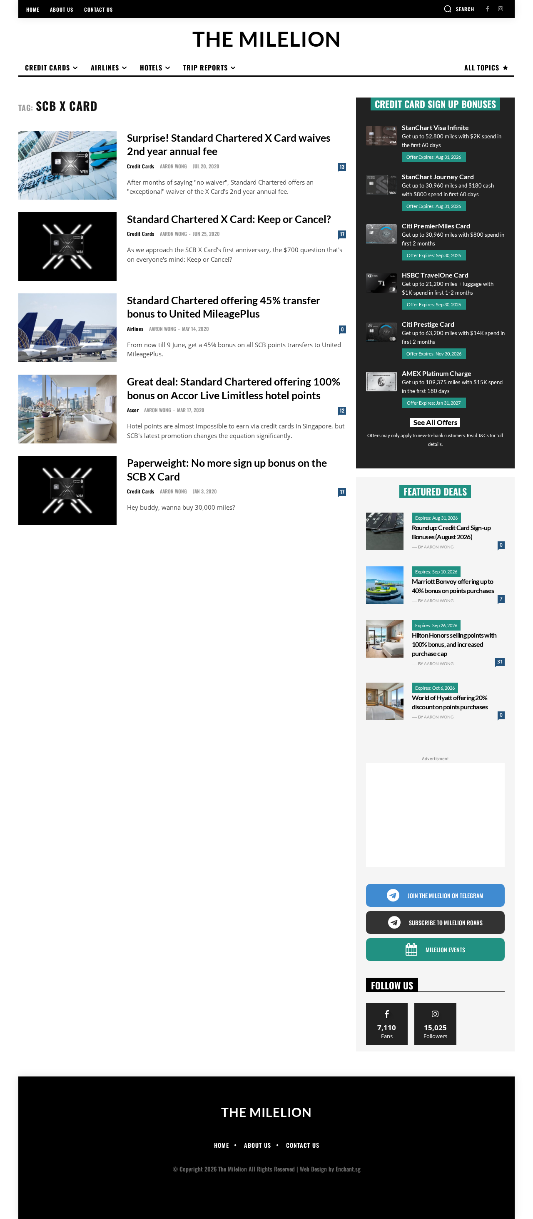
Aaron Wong (173, 166)
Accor (133, 410)
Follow (435, 1006)
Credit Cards (140, 166)
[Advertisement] (435, 815)
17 (342, 234)
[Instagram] (500, 9)
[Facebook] (487, 9)
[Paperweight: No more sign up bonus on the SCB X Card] (67, 490)
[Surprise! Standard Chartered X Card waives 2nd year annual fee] (67, 165)
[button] (458, 9)
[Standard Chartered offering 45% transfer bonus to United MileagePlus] (67, 327)
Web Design (313, 1168)
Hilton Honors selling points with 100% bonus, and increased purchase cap (454, 644)
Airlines (135, 328)
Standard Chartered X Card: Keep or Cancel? (229, 219)
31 (500, 661)
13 (342, 166)
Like (387, 1006)
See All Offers (435, 422)
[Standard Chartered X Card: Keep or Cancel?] (67, 246)
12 (342, 410)
